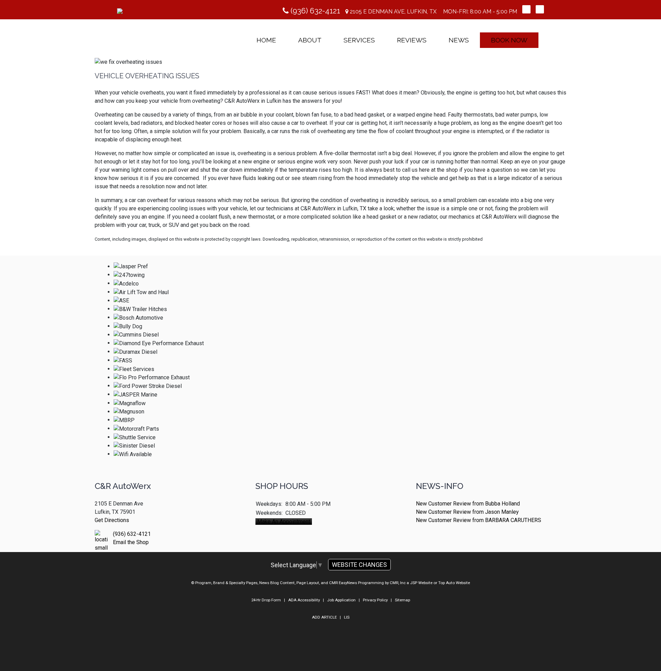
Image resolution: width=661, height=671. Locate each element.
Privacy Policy (375, 600)
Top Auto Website (454, 582)
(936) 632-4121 (314, 10)
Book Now (509, 40)
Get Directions (112, 520)
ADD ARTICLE (324, 617)
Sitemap (402, 600)
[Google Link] (540, 9)
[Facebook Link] (526, 9)
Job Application (341, 600)
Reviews (412, 40)
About (310, 40)
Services (359, 40)
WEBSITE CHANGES (359, 564)
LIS (346, 617)
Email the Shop (131, 542)
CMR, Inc (398, 582)
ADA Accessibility (304, 600)
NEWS (459, 40)
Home (266, 40)
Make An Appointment (283, 521)
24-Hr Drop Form (266, 600)
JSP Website (421, 582)
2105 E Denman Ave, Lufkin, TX (392, 11)
